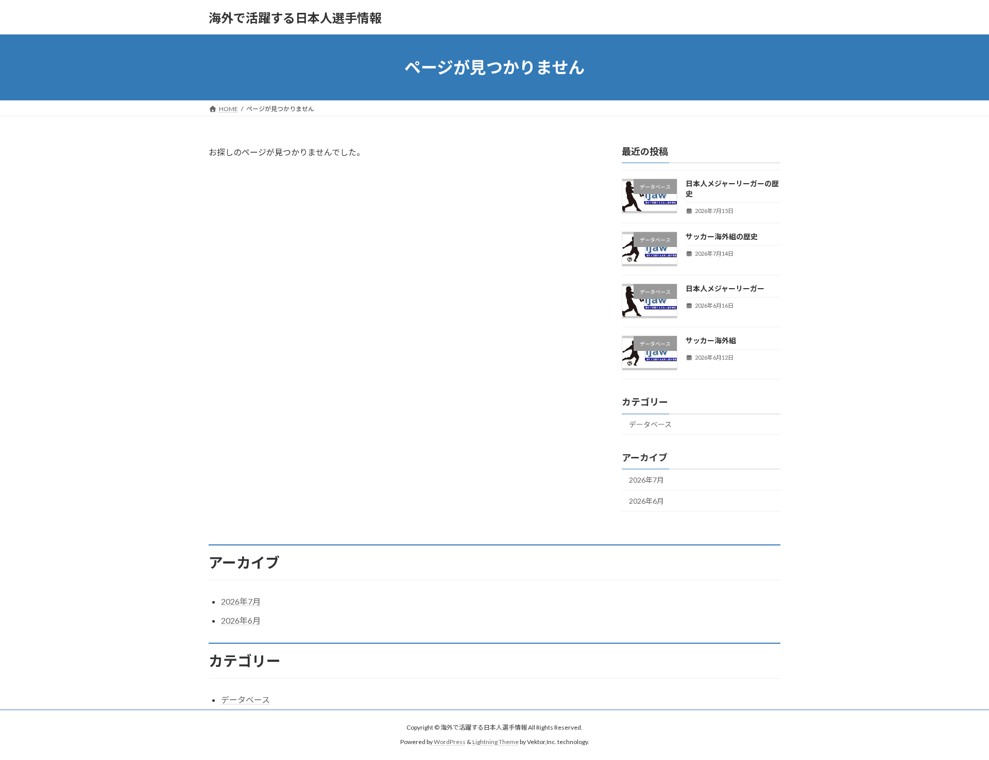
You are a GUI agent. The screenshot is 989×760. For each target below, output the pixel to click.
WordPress (450, 742)
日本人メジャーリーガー (725, 288)
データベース (650, 424)
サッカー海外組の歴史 (722, 236)
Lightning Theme (495, 742)
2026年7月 (646, 479)
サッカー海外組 (711, 340)
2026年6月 (646, 501)
